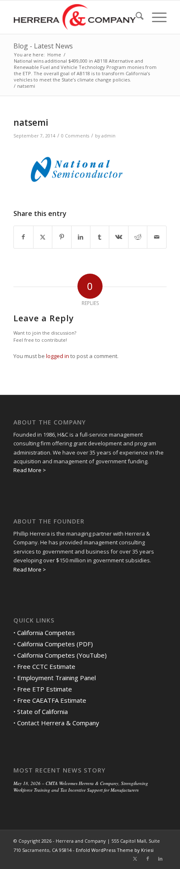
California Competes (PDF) (55, 644)
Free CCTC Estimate (46, 666)
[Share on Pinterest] (61, 237)
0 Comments (75, 136)
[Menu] (155, 17)
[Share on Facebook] (23, 237)
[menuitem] (135, 17)
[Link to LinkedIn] (160, 858)
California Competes (46, 632)
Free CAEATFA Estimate (51, 700)
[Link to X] (135, 858)
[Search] (135, 17)
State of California (42, 711)
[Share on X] (42, 237)
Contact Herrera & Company (58, 723)
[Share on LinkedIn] (81, 237)
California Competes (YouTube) (62, 655)
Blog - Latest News (43, 46)
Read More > (29, 470)
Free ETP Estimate (44, 689)
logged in (57, 356)
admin (108, 136)
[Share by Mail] (156, 237)
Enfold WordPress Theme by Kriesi (115, 850)
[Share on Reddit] (138, 237)
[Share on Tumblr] (99, 237)
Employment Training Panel (56, 677)
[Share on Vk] (118, 237)
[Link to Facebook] (147, 858)
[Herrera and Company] (74, 17)
